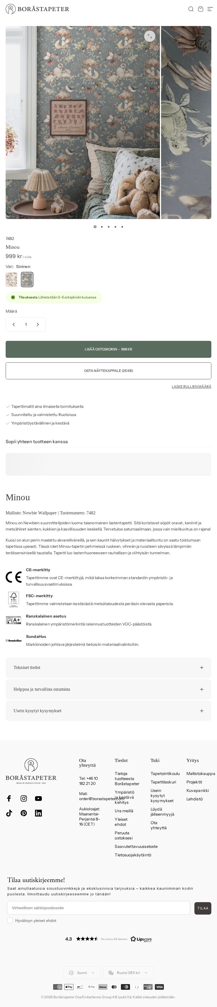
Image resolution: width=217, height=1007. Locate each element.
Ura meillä (124, 810)
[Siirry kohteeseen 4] (115, 227)
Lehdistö (194, 799)
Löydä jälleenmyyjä (162, 812)
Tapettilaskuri (163, 782)
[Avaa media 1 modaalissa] (149, 36)
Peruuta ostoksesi (123, 835)
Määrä (11, 311)
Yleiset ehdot (121, 822)
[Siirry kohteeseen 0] (95, 227)
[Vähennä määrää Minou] (12, 324)
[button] (108, 939)
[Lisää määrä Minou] (38, 324)
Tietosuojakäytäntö (133, 854)
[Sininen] (27, 279)
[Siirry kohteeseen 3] (108, 227)
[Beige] (11, 279)
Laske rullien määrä (191, 386)
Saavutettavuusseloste (136, 846)
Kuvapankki (197, 790)
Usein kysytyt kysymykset (162, 795)
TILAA (203, 908)
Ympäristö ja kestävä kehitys (124, 797)
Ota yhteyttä (159, 825)
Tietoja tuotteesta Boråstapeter (127, 778)
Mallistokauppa (200, 773)
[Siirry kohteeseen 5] (122, 227)
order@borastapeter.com (101, 798)
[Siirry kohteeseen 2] (101, 227)
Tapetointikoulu (165, 773)
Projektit (194, 782)
